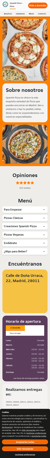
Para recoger (15, 333)
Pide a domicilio (37, 5)
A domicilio (15, 327)
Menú (31, 13)
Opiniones (20, 13)
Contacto (42, 13)
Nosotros (8, 13)
